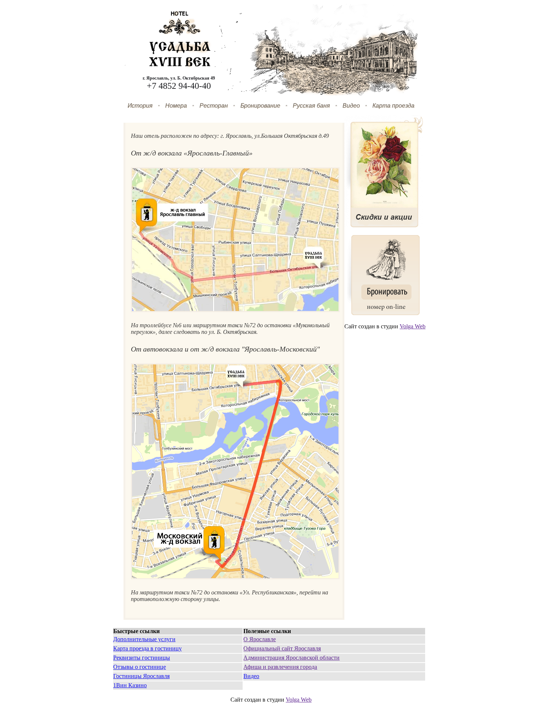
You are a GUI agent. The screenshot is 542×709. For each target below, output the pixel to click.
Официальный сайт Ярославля (282, 648)
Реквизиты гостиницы (141, 657)
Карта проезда (393, 105)
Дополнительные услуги (144, 639)
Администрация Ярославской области (291, 657)
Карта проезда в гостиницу (147, 648)
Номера (176, 105)
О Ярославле (259, 639)
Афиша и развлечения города (280, 667)
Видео (351, 105)
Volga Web (412, 326)
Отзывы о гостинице (139, 667)
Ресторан (213, 105)
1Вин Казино (130, 685)
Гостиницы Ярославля (141, 676)
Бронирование (260, 105)
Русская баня (311, 105)
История (140, 105)
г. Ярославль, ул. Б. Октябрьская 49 (179, 78)
